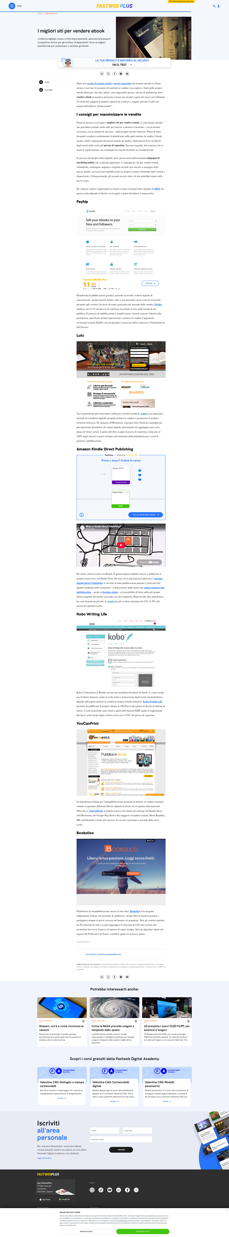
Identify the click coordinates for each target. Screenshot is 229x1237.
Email (127, 74)
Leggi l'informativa (44, 1158)
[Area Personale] (218, 6)
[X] (136, 1190)
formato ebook (110, 592)
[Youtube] (109, 1190)
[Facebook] (127, 1190)
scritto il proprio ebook (99, 83)
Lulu (143, 413)
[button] (121, 475)
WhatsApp (121, 74)
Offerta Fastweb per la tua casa (182, 1)
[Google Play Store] (64, 1199)
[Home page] (114, 6)
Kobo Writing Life (152, 701)
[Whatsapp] (118, 1190)
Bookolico (135, 911)
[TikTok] (101, 1190)
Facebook (115, 74)
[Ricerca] (214, 6)
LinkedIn (102, 74)
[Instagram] (92, 1190)
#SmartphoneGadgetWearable (109, 954)
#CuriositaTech (91, 954)
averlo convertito (122, 83)
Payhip (158, 304)
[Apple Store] (45, 1199)
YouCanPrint (96, 811)
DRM (157, 188)
